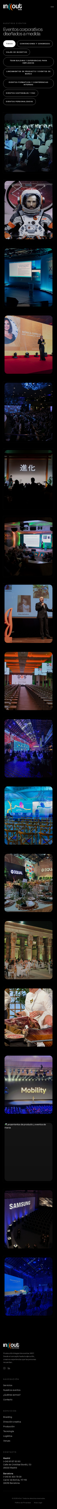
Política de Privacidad (23, 1503)
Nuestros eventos (11, 1390)
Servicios (7, 1385)
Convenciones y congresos (35, 44)
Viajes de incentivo (16, 52)
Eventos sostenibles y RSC (20, 93)
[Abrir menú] (52, 6)
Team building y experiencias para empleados (28, 62)
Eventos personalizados (19, 101)
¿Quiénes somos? (12, 1394)
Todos (9, 44)
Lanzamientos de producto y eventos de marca (28, 72)
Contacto (7, 1399)
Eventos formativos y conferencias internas (28, 83)
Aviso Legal (38, 1503)
